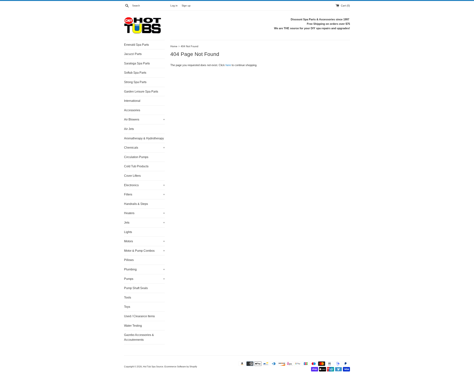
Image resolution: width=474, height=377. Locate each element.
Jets (144, 222)
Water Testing (133, 325)
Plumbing (144, 269)
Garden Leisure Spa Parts (141, 91)
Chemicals (144, 147)
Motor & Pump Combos (144, 250)
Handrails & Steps (136, 203)
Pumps (144, 278)
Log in (174, 5)
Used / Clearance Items (139, 316)
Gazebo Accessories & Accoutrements (139, 337)
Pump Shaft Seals (136, 288)
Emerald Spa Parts (136, 44)
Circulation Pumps (136, 157)
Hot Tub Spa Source (153, 366)
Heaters (144, 213)
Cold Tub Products (136, 166)
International (132, 100)
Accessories (132, 110)
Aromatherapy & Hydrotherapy (144, 138)
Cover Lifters (132, 175)
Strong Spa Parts (135, 82)
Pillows (129, 260)
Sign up (186, 5)
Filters (144, 194)
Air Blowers (144, 119)
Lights (128, 232)
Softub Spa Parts (135, 72)
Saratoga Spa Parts (137, 63)
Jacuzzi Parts (133, 54)
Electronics (144, 185)
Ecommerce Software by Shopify (180, 366)
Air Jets (129, 128)
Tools (127, 297)
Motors (144, 241)
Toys (127, 306)
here (228, 65)
